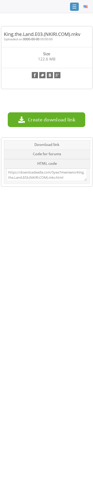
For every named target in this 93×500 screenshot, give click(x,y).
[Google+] (57, 75)
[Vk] (50, 75)
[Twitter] (42, 75)
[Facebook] (35, 75)
